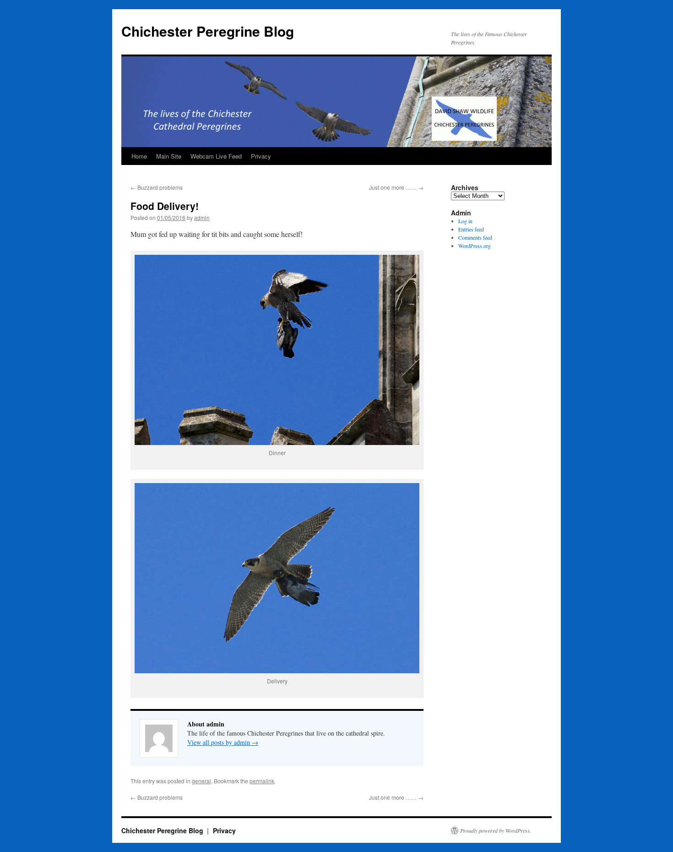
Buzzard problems (156, 187)
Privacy (261, 156)
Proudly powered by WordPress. (495, 830)
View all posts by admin (222, 742)
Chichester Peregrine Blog (207, 31)
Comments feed (475, 237)
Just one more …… (396, 187)
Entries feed (471, 229)
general (201, 781)
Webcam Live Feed (216, 156)
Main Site (168, 156)
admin (202, 217)
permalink (262, 781)
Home (139, 156)
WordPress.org (474, 245)
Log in (465, 221)
